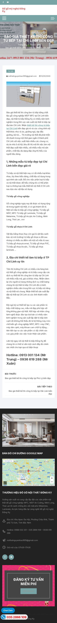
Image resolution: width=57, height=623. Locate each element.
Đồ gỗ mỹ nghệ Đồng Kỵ (13, 10)
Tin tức (11, 71)
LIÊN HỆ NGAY (28, 591)
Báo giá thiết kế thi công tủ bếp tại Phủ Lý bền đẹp (28, 378)
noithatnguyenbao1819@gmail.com (22, 76)
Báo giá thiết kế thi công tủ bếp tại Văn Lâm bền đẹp (30, 392)
